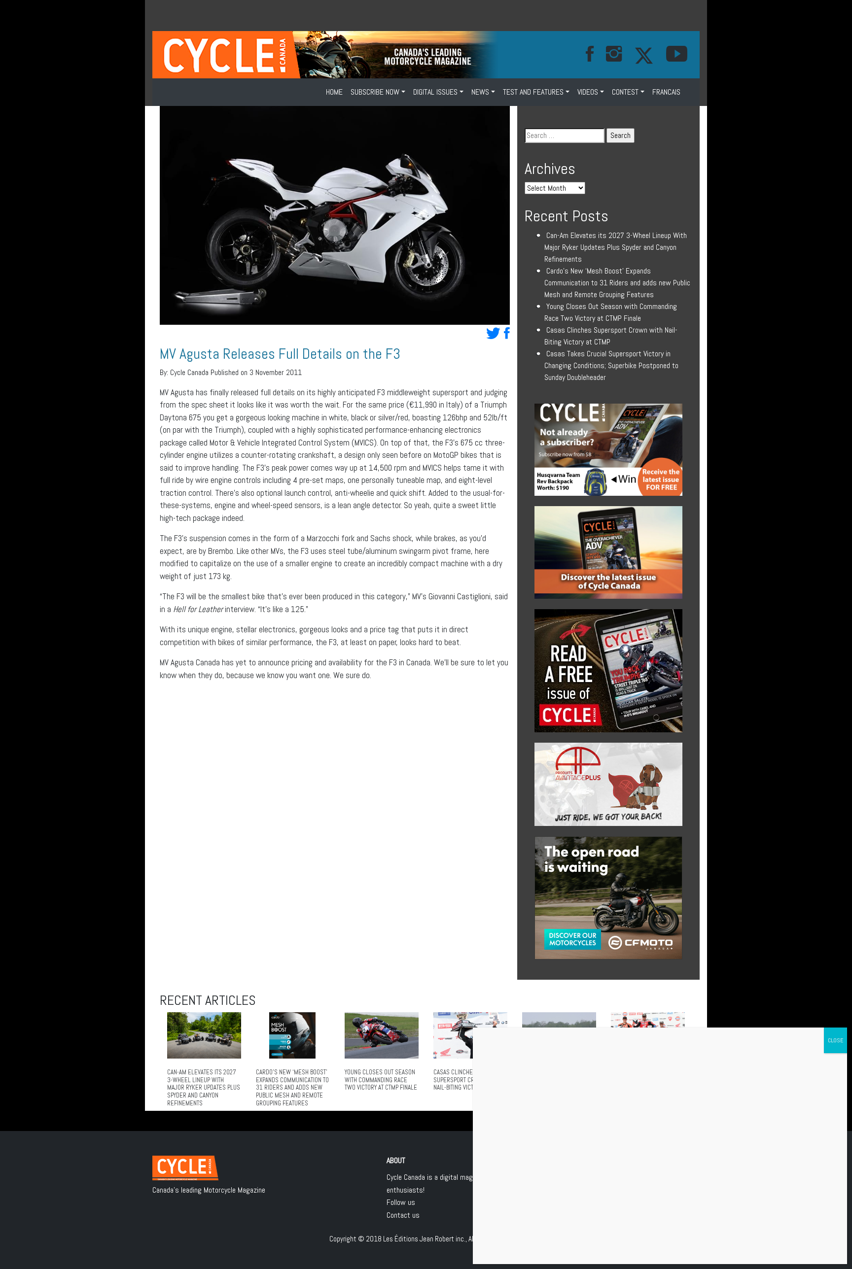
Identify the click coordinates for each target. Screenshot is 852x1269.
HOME (334, 92)
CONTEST (625, 92)
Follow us (401, 1202)
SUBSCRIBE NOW (375, 92)
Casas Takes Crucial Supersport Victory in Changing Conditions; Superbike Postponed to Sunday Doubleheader (611, 365)
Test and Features (533, 92)
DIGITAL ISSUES (435, 92)
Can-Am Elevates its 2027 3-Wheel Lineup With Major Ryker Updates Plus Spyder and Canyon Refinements (615, 247)
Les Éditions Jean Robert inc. (424, 1238)
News (480, 92)
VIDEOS (587, 92)
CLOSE (835, 1040)
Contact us (403, 1215)
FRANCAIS (666, 92)
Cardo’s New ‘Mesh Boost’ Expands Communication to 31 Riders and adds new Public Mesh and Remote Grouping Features (617, 283)
